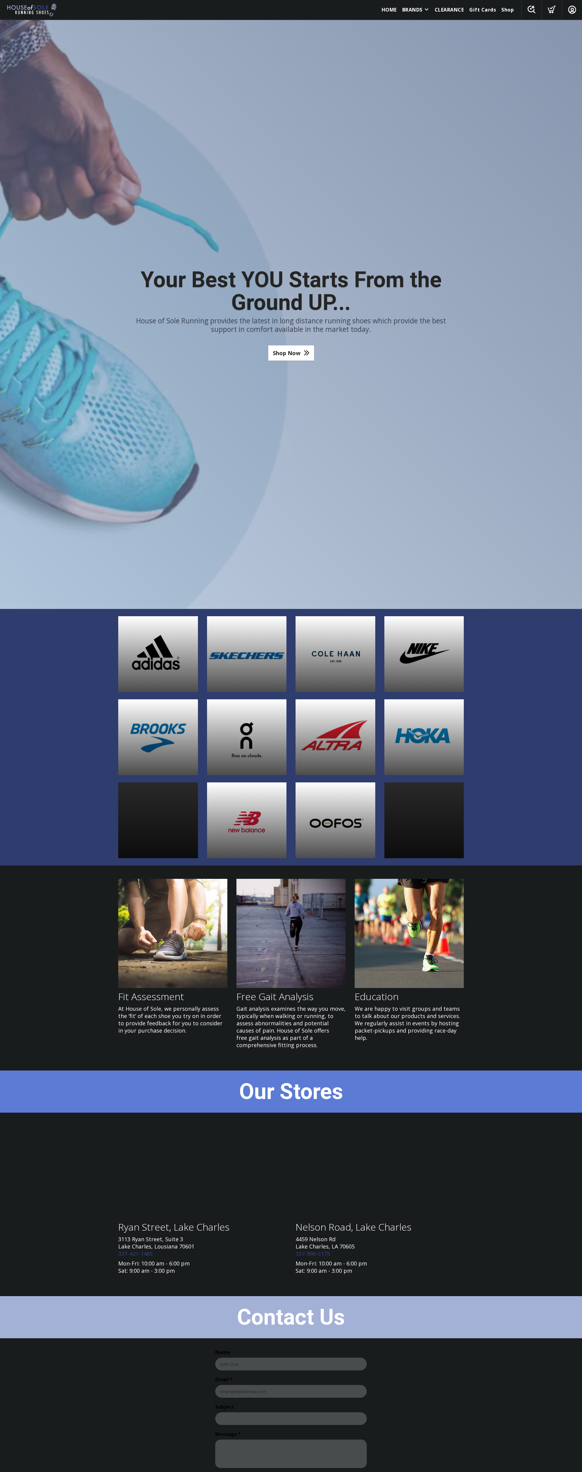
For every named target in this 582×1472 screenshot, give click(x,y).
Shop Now (286, 353)
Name (222, 1352)
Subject (224, 1407)
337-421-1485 (135, 1253)
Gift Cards (482, 9)
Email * (223, 1379)
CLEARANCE (449, 9)
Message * (228, 1434)
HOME (389, 9)
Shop (507, 9)
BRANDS (412, 9)
